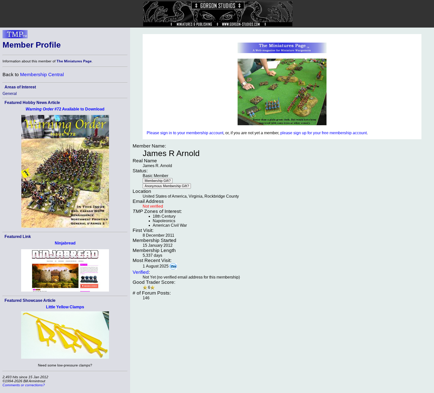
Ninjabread (65, 243)
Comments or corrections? (24, 385)
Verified (141, 272)
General (10, 93)
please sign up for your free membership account (323, 133)
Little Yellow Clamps (65, 307)
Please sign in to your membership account (185, 133)
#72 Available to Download (65, 109)
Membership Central (42, 74)
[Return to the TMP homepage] (15, 35)
